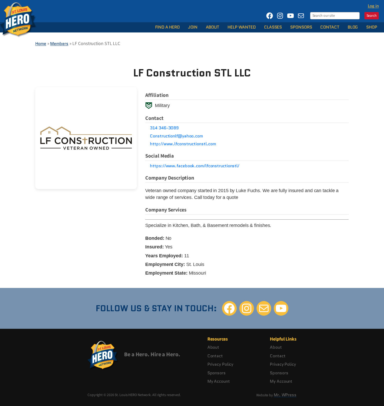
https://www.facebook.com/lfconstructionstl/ (194, 166)
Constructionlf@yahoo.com (176, 136)
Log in (373, 6)
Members (59, 44)
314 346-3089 (164, 128)
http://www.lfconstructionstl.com (183, 144)
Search (371, 15)
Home (40, 44)
